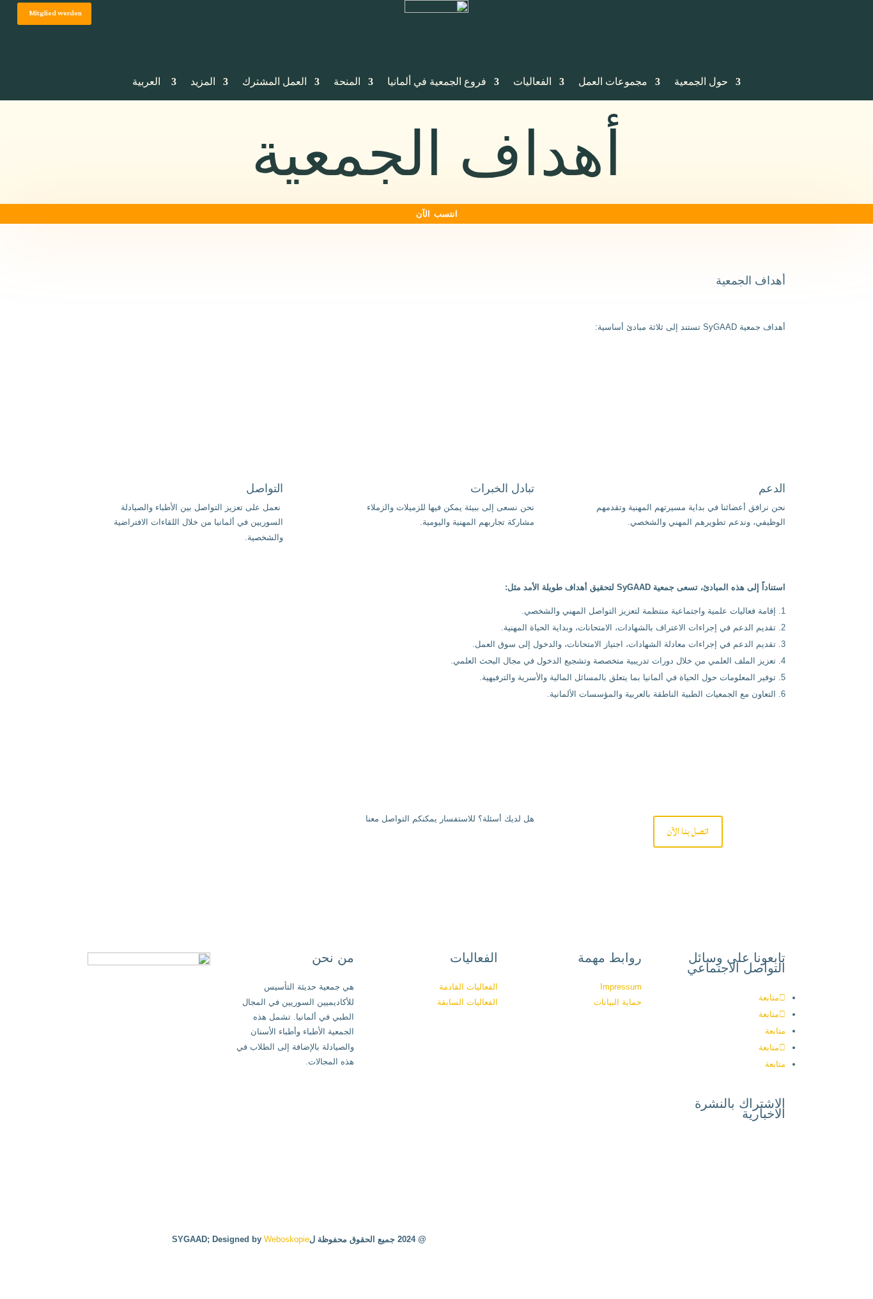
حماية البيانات (618, 1002)
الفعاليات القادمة (468, 987)
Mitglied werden (55, 13)
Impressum (621, 987)
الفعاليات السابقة (467, 1002)
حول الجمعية (701, 81)
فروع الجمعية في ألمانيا (436, 81)
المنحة (347, 81)
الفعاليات (532, 81)
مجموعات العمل (612, 81)
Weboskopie (286, 1239)
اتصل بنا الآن (688, 831)
